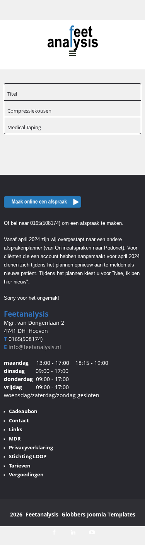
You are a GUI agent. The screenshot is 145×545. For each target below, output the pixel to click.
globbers (73, 514)
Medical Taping (24, 127)
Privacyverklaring (31, 447)
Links (15, 429)
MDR (15, 438)
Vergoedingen (26, 474)
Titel (12, 93)
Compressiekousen (29, 110)
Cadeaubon (23, 411)
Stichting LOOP (27, 456)
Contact (19, 420)
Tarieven (20, 465)
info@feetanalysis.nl (35, 347)
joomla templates (111, 514)
